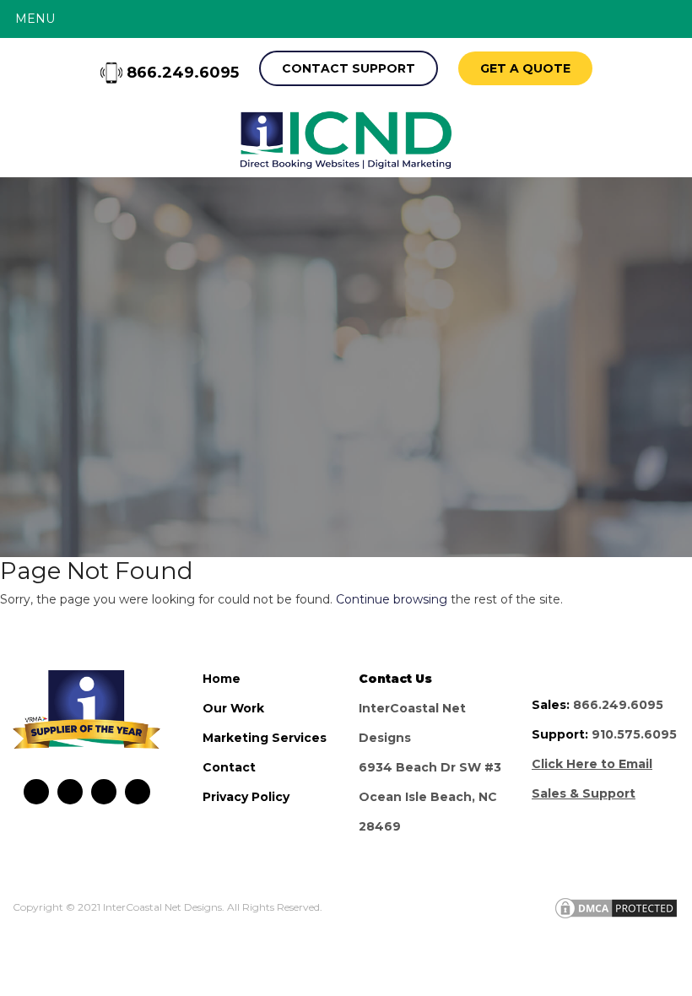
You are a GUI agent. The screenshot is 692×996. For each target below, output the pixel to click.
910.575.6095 (634, 734)
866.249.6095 (180, 72)
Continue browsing (391, 599)
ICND (346, 140)
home (222, 678)
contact (229, 767)
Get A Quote (525, 68)
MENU (35, 18)
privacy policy (246, 796)
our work (233, 708)
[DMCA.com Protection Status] (616, 907)
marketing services (265, 737)
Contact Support (348, 68)
